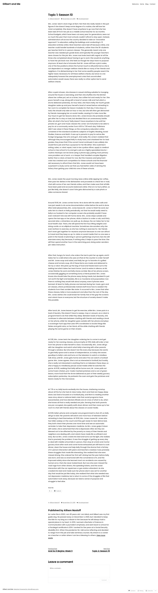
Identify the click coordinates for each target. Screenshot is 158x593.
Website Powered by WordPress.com (26, 589)
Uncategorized (83, 19)
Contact (152, 4)
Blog (146, 4)
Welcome (135, 4)
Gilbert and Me (11, 4)
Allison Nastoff (55, 19)
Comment (104, 580)
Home (142, 4)
